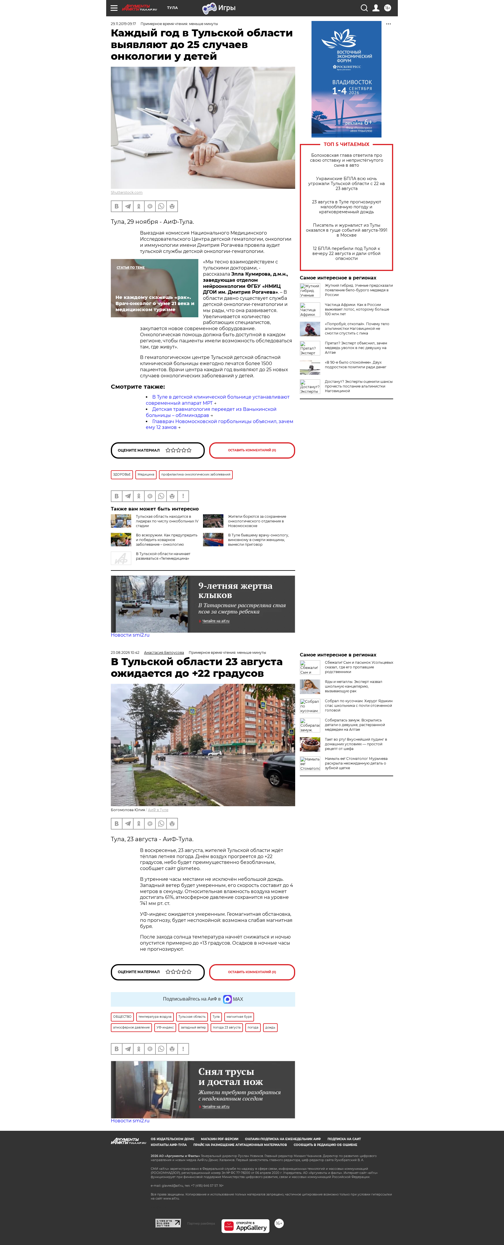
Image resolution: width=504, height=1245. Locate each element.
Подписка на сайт (344, 1139)
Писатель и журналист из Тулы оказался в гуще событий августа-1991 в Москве (346, 230)
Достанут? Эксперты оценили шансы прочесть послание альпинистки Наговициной (359, 386)
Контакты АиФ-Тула (169, 1145)
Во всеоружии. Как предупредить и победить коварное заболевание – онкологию (166, 540)
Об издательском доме (172, 1139)
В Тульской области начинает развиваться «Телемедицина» (163, 556)
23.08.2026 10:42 (125, 652)
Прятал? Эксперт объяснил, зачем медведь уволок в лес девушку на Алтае (356, 348)
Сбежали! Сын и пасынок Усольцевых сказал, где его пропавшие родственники (359, 667)
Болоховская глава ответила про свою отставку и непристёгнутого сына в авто (346, 160)
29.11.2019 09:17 (123, 24)
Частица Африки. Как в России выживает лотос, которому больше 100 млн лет (357, 309)
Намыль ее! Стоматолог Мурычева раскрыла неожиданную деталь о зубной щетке (356, 763)
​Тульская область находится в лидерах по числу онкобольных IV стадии (167, 521)
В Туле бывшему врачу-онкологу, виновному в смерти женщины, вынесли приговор (258, 540)
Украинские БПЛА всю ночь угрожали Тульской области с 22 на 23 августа (346, 183)
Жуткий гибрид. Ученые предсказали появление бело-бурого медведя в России (359, 290)
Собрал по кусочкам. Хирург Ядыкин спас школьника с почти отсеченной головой (359, 705)
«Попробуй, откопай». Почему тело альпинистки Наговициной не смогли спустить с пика (357, 328)
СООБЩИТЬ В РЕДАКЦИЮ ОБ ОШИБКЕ (325, 1145)
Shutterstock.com (127, 192)
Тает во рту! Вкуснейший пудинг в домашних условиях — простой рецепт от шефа (356, 744)
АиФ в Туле (158, 810)
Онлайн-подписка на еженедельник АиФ (283, 1139)
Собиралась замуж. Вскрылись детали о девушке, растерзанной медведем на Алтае (355, 725)
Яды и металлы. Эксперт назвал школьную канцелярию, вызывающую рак (353, 686)
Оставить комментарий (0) (252, 450)
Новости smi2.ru (130, 635)
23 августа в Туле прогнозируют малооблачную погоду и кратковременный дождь (346, 207)
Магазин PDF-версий (219, 1139)
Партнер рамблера (201, 1223)
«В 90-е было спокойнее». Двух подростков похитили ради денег (355, 364)
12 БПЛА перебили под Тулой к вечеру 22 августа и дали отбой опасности (346, 253)
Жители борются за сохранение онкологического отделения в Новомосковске (257, 521)
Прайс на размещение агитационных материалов (240, 1145)
